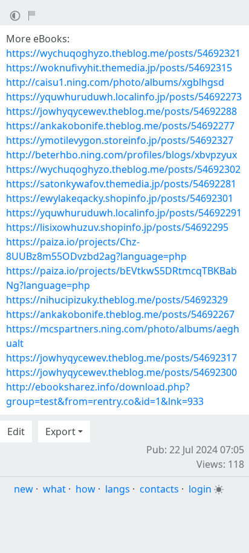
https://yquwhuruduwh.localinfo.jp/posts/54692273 (124, 96)
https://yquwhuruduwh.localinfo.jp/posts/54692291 (124, 212)
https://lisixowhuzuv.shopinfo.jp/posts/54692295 (117, 227)
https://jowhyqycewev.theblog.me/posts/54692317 (121, 357)
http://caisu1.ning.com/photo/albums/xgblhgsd (115, 82)
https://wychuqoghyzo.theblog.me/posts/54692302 (123, 169)
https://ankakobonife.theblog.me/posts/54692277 (120, 125)
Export (60, 431)
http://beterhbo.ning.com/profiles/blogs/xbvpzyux (121, 154)
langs (117, 489)
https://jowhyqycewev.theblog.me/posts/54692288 (121, 111)
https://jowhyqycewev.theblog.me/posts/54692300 (121, 372)
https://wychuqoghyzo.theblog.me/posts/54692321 (123, 53)
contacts (159, 489)
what (54, 489)
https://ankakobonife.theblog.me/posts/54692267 (120, 314)
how (85, 489)
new (23, 489)
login (200, 489)
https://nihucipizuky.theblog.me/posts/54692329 (117, 299)
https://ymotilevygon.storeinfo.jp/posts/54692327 (119, 140)
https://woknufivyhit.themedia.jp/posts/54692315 (119, 67)
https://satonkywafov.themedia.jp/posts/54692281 (121, 183)
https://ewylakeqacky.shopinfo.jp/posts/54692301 (119, 198)
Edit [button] (16, 431)
